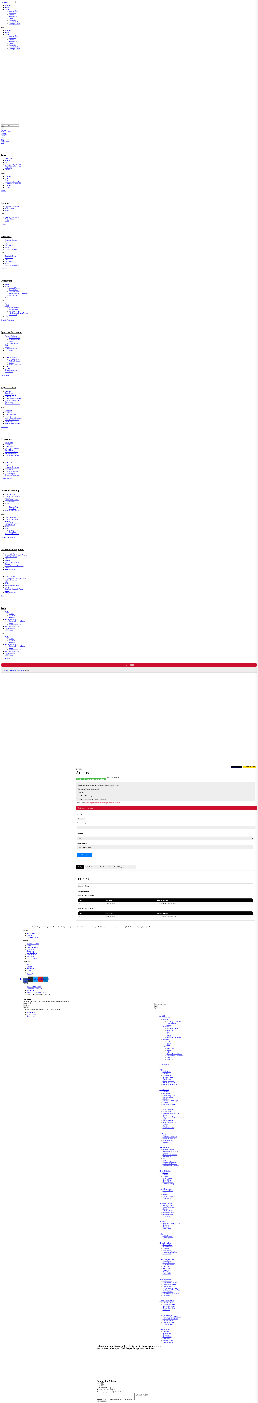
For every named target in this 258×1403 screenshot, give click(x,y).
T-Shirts (7, 169)
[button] (129, 27)
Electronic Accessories (12, 626)
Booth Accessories (168, 1265)
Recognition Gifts (10, 569)
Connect (7, 9)
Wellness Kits (167, 1254)
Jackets (7, 286)
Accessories (166, 1017)
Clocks (7, 567)
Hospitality (166, 1227)
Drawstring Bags (10, 395)
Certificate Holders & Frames (14, 566)
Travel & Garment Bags (12, 400)
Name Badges (167, 1272)
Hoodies (7, 160)
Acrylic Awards (10, 553)
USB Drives (9, 630)
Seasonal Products (168, 1340)
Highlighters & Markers (12, 496)
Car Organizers (167, 1286)
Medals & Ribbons (11, 557)
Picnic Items (166, 1216)
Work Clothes (167, 1229)
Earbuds (11, 614)
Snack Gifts (166, 1310)
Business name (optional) (105, 1390)
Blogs (11, 18)
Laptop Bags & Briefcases (13, 398)
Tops (3, 155)
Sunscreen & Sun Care (170, 1252)
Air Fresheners (167, 1281)
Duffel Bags (9, 393)
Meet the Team (13, 11)
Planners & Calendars (12, 510)
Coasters (165, 1176)
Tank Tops (8, 168)
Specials (7, 7)
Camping (165, 1209)
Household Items (168, 1182)
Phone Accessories (15, 625)
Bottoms (5, 203)
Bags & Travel (8, 387)
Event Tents (166, 1266)
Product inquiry (236, 767)
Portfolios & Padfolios (170, 1164)
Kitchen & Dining (168, 1184)
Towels (11, 341)
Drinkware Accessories (12, 455)
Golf (6, 345)
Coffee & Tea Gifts (169, 1304)
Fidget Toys (166, 1331)
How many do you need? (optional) (108, 1392)
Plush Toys (166, 1338)
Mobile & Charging (11, 619)
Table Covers (167, 1274)
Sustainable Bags (168, 1324)
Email (25, 1005)
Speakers (12, 617)
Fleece (7, 284)
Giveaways (166, 1268)
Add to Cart (250, 767)
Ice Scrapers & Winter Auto (171, 1290)
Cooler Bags (9, 402)
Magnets (7, 498)
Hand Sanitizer (167, 1245)
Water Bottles (9, 443)
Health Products (168, 1246)
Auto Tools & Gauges (170, 1283)
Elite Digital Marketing (54, 1009)
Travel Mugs (9, 450)
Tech (3, 608)
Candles (165, 1174)
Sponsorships (13, 16)
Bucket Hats (9, 242)
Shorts (7, 210)
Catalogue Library (14, 24)
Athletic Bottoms (14, 339)
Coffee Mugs (9, 446)
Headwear (6, 236)
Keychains (166, 1335)
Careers (11, 15)
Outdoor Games (168, 1214)
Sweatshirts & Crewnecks (13, 166)
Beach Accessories (168, 1207)
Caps (6, 244)
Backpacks (8, 391)
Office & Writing (10, 490)
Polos (6, 162)
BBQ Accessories (168, 1205)
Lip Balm (166, 1248)
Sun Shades (166, 1295)
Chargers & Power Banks (17, 621)
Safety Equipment (168, 1238)
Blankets (165, 1173)
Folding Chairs (167, 1211)
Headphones (13, 615)
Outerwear (166, 1039)
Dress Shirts (8, 159)
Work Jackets (13, 295)
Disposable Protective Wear (171, 1223)
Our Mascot (12, 13)
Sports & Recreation (11, 332)
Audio (7, 612)
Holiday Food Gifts (169, 1308)
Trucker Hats (9, 245)
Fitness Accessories (15, 343)
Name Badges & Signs (12, 562)
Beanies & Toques (11, 240)
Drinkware (6, 439)
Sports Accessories (11, 349)
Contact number (102, 1387)
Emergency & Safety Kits (171, 1288)
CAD (22, 2)
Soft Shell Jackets (14, 292)
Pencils (7, 503)
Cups (6, 558)
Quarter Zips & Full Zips (13, 164)
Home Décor (167, 1180)
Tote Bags (8, 396)
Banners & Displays (169, 1263)
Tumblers (8, 444)
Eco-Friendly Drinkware (170, 1319)
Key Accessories (168, 1292)
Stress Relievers (168, 1342)
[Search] (2, 128)
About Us (8, 5)
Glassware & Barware (12, 448)
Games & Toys (167, 1333)
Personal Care (167, 1250)
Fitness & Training (11, 336)
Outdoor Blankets (168, 1212)
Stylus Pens (12, 509)
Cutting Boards (167, 1178)
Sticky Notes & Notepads (171, 1165)
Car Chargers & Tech (169, 1284)
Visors (7, 247)
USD (14, 2)
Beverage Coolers (10, 453)
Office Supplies (10, 501)
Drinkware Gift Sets (11, 452)
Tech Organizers (10, 628)
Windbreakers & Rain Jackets (18, 293)
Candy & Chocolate (169, 1302)
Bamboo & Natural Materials (172, 1317)
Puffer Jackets (13, 290)
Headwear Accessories (12, 249)
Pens (6, 505)
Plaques (7, 560)
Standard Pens (13, 507)
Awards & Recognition (12, 549)
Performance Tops (14, 338)
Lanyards (166, 1270)
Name (25, 1003)
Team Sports (9, 350)
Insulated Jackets (14, 288)
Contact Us (4, 2)
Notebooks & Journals (12, 500)
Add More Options (84, 855)
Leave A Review (14, 22)
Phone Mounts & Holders (171, 1293)
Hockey (7, 347)
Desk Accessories (10, 494)
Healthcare (166, 1225)
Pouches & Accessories (12, 404)
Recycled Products (168, 1320)
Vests (6, 297)
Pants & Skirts (9, 208)
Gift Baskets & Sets (169, 1306)
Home (6, 670)
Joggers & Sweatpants (12, 206)
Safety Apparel (167, 1236)
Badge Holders (167, 1261)
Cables (11, 623)
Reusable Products (168, 1322)
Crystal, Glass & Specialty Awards (16, 555)
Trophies (7, 564)
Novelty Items (167, 1337)
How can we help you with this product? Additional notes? (115, 1399)
